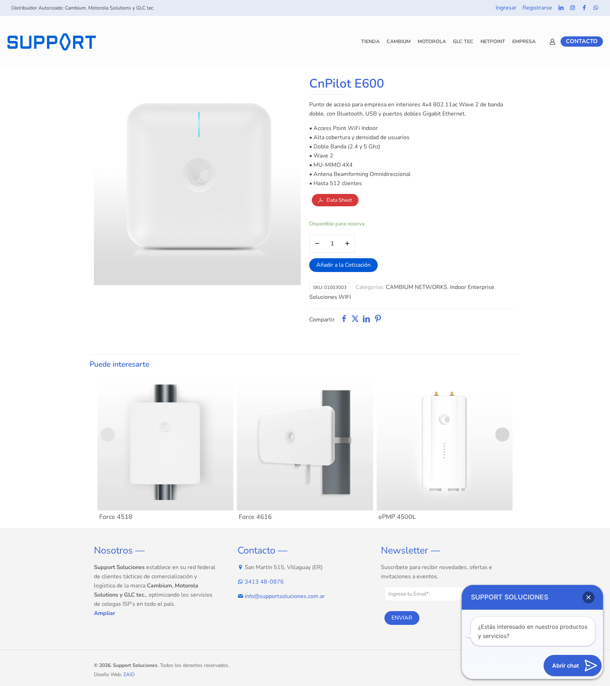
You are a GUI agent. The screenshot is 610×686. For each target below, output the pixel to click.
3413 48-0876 (264, 582)
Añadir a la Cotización (343, 265)
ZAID (128, 674)
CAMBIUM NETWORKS (416, 287)
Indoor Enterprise (472, 287)
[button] (588, 597)
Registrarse (537, 8)
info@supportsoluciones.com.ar (285, 596)
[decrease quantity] (317, 243)
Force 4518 (115, 517)
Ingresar (506, 8)
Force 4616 (255, 517)
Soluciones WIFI (330, 297)
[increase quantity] (347, 243)
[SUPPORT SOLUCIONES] (51, 41)
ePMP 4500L (397, 517)
